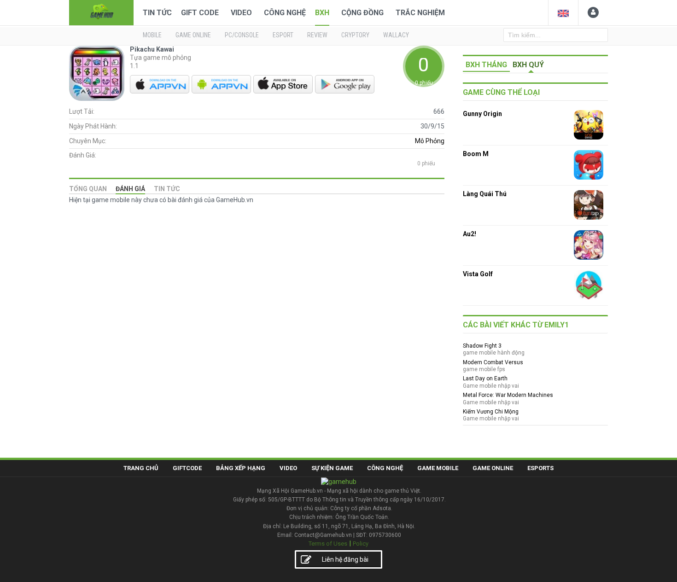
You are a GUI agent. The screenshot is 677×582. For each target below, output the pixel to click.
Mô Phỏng (429, 141)
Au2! (469, 234)
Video (241, 12)
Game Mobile (437, 468)
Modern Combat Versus (493, 362)
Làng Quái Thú (485, 194)
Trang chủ (140, 468)
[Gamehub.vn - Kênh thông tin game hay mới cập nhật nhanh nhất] (101, 12)
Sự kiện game (332, 468)
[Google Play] (344, 84)
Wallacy (396, 35)
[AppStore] (283, 84)
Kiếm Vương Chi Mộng (491, 411)
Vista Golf (478, 274)
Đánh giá (130, 188)
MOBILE (152, 35)
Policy (360, 543)
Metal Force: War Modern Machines (508, 395)
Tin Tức (157, 12)
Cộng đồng (362, 12)
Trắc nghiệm (420, 12)
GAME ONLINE (193, 35)
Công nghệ (285, 12)
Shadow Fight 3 (482, 346)
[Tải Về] (159, 84)
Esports (540, 468)
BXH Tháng (486, 64)
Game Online (493, 468)
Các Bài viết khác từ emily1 (516, 324)
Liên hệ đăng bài (345, 559)
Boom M (476, 153)
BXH (322, 12)
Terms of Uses (328, 543)
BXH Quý (528, 64)
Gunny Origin (482, 113)
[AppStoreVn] (221, 84)
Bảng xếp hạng (240, 468)
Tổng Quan (88, 188)
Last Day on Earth (485, 378)
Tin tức (167, 188)
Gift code (200, 12)
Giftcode (187, 468)
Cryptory (355, 35)
